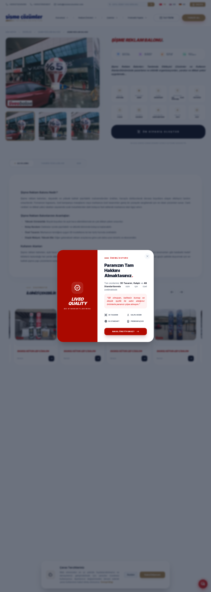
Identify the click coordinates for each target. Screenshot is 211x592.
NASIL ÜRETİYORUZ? (125, 331)
